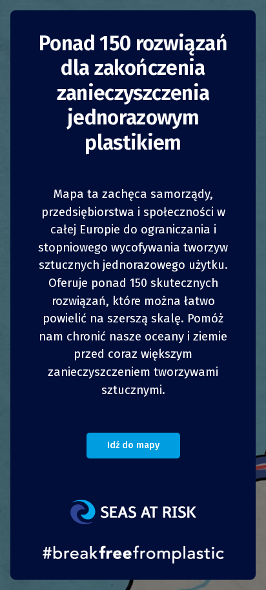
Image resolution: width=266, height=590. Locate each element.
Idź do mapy (133, 445)
